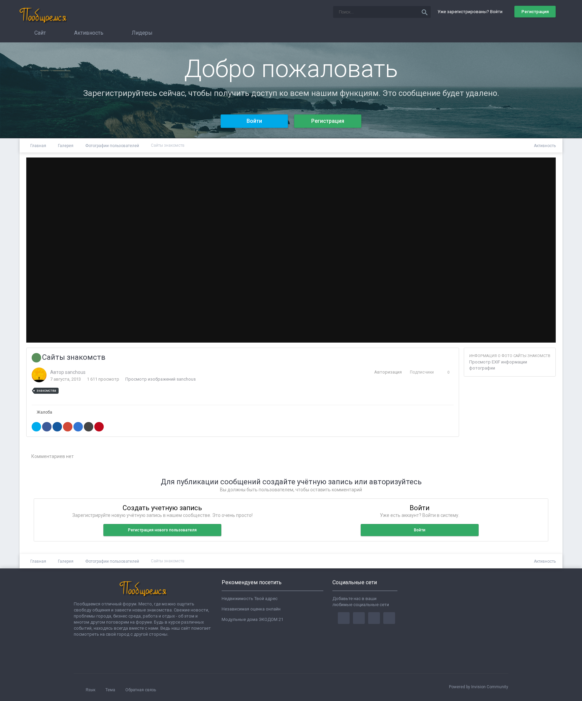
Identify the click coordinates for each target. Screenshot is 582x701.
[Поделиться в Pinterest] (99, 426)
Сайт (39, 33)
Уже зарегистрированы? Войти (471, 11)
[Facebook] (344, 618)
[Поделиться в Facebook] (47, 426)
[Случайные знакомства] (39, 250)
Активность (88, 33)
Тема (110, 690)
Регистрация (535, 11)
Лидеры (141, 33)
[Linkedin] (374, 618)
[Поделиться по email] (88, 426)
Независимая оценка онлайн (251, 608)
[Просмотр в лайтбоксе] (528, 169)
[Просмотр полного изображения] (544, 169)
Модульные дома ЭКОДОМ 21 (252, 619)
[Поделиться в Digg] (57, 426)
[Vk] (389, 618)
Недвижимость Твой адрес (250, 598)
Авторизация (388, 372)
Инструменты (527, 330)
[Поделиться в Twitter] (36, 426)
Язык (91, 690)
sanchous (75, 372)
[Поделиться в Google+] (67, 426)
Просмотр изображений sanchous (160, 379)
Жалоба (44, 412)
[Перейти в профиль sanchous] (39, 374)
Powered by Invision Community (478, 687)
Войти (254, 121)
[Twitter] (359, 618)
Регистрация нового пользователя (162, 530)
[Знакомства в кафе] (543, 250)
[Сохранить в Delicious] (78, 426)
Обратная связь (140, 690)
